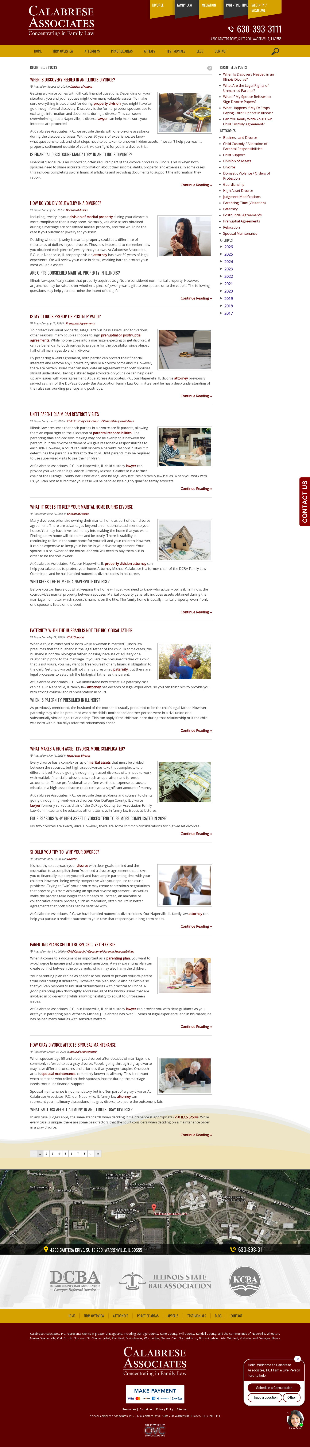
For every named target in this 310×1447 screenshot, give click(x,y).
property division (107, 103)
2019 (226, 298)
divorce (82, 865)
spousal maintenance (58, 1073)
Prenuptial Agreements (80, 323)
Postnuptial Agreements (242, 215)
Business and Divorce (240, 137)
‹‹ (33, 1153)
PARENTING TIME (237, 5)
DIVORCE (157, 5)
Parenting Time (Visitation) (244, 203)
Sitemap (182, 1409)
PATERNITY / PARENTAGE (259, 8)
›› (98, 1153)
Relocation (231, 227)
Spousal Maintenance (82, 1052)
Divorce (71, 859)
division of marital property (91, 216)
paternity (120, 669)
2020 (226, 291)
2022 (226, 276)
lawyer (102, 118)
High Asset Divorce (78, 755)
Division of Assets (81, 86)
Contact (221, 51)
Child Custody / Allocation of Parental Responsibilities (100, 421)
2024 (226, 261)
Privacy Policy (165, 1409)
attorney (100, 254)
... (91, 1153)
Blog (200, 51)
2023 (226, 269)
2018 (226, 306)
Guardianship (233, 184)
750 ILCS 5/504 (186, 1117)
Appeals (149, 51)
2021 (226, 284)
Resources (129, 1409)
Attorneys (92, 51)
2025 (226, 254)
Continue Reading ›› (196, 185)
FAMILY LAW (184, 5)
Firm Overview (63, 51)
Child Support (75, 637)
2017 (226, 313)
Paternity (230, 209)
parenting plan (118, 958)
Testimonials (175, 51)
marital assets (100, 762)
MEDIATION (209, 5)
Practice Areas (122, 51)
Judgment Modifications (242, 196)
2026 (226, 247)
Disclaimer (146, 1409)
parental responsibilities (112, 433)
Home (38, 51)
